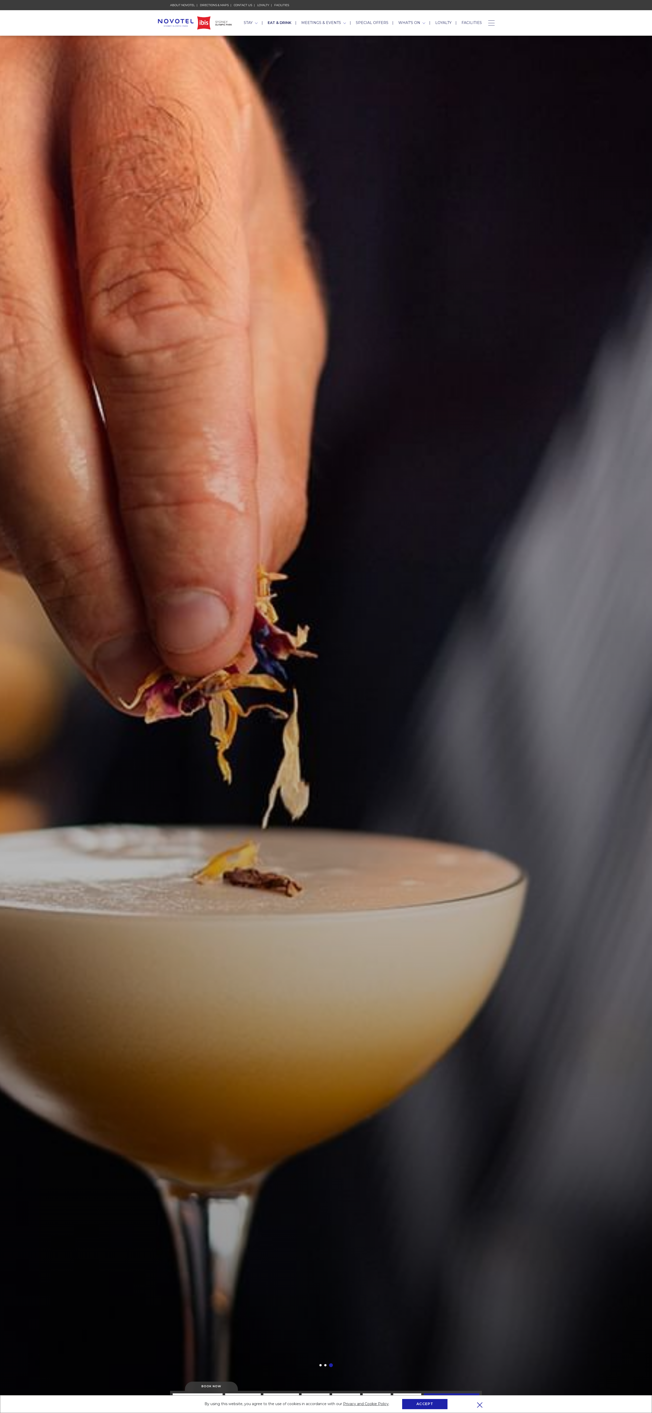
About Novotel (182, 5)
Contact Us (243, 5)
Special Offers (372, 22)
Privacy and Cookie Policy (366, 1404)
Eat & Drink (279, 22)
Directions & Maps (214, 5)
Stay (249, 22)
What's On (409, 22)
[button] (321, 1365)
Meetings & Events (321, 22)
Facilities (281, 5)
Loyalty (263, 5)
